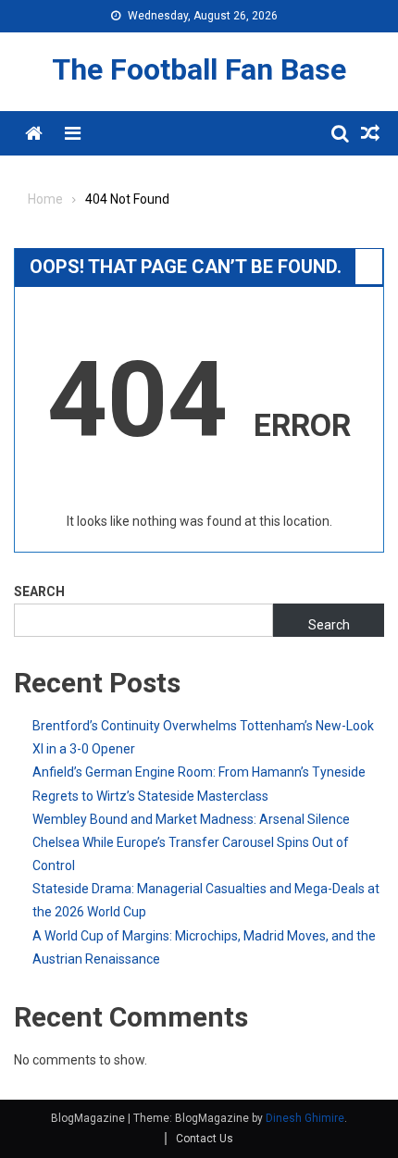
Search (39, 591)
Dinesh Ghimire (305, 1118)
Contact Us (204, 1138)
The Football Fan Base (199, 69)
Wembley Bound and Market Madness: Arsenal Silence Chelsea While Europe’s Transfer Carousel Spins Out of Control (191, 842)
